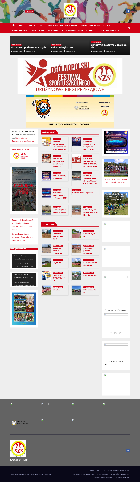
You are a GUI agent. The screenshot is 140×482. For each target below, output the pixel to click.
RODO (21, 25)
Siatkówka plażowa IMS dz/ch (29, 47)
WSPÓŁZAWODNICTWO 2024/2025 (95, 25)
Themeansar (47, 474)
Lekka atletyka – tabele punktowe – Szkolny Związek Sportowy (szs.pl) (22, 237)
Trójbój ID (57, 263)
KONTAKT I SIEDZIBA (20, 149)
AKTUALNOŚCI (38, 31)
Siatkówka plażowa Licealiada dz (109, 46)
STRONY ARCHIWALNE (108, 31)
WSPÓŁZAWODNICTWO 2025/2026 (62, 25)
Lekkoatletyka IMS (63, 47)
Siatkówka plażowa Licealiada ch (88, 250)
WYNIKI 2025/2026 (19, 31)
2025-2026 (25, 191)
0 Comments (31, 51)
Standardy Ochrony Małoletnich (78, 31)
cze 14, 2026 (98, 51)
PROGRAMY (53, 31)
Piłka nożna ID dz (90, 275)
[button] (129, 28)
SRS (42, 25)
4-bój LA (56, 290)
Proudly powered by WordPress (19, 474)
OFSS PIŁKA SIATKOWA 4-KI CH (59, 278)
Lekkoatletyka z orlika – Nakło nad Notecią (90, 212)
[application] (24, 261)
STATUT (32, 25)
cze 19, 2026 (18, 51)
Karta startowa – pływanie (82, 193)
